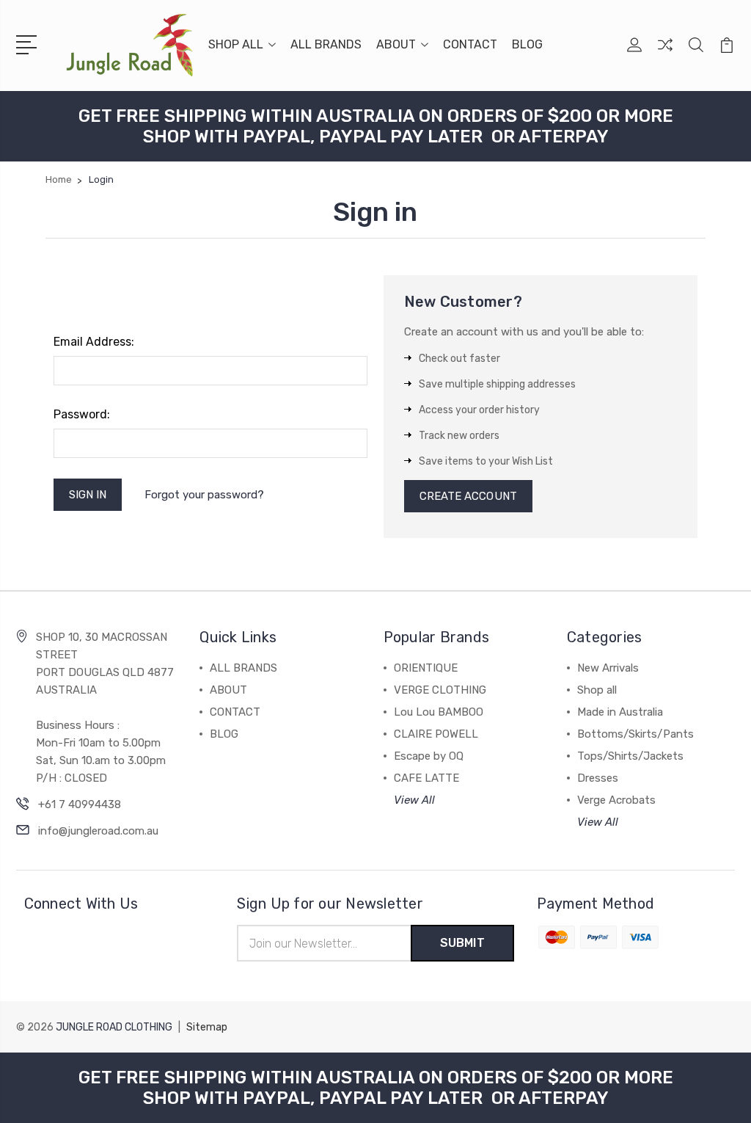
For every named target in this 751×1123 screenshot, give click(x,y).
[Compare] (665, 53)
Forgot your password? (204, 494)
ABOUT (396, 44)
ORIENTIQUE (426, 668)
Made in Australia (620, 712)
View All (414, 800)
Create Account (468, 496)
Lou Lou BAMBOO (438, 712)
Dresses (597, 778)
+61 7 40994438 (79, 804)
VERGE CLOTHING (440, 690)
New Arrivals (608, 668)
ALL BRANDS (326, 44)
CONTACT (470, 44)
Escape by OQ (429, 756)
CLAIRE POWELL (436, 734)
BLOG (527, 44)
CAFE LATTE (426, 778)
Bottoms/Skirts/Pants (635, 734)
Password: (82, 414)
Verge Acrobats (616, 800)
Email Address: (94, 342)
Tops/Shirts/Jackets (630, 756)
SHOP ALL (235, 44)
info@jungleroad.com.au (98, 830)
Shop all (597, 690)
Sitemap (206, 1027)
